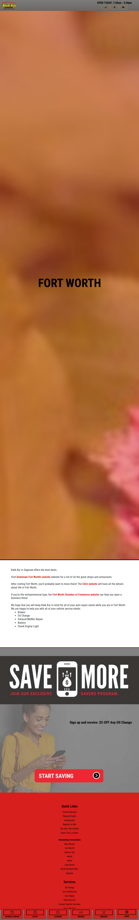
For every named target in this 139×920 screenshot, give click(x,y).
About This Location (69, 833)
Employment (69, 820)
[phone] (106, 7)
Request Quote (69, 816)
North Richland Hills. (69, 869)
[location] (114, 7)
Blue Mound (69, 844)
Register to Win (69, 824)
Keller (69, 860)
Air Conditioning (69, 891)
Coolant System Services (69, 904)
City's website (89, 584)
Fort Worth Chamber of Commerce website (76, 594)
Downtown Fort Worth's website (34, 577)
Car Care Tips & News (69, 828)
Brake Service (69, 900)
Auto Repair (70, 896)
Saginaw (69, 873)
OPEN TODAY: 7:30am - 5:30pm (114, 3)
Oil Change (69, 887)
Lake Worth (69, 865)
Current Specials (70, 812)
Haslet (69, 856)
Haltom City (69, 852)
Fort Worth (69, 848)
